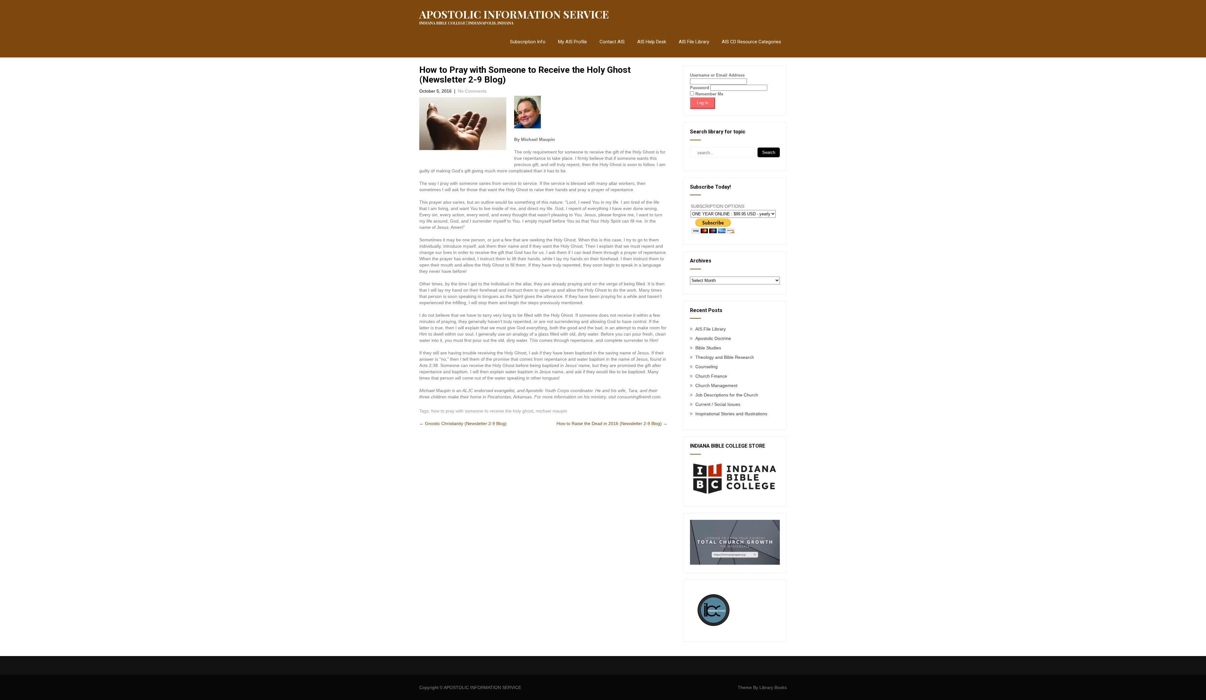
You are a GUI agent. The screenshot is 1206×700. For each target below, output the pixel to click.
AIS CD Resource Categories (751, 42)
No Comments (472, 91)
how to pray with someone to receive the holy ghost (482, 410)
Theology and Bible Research (724, 357)
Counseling (706, 366)
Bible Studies (708, 347)
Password (699, 87)
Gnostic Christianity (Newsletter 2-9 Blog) (463, 423)
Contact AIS (612, 42)
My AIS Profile (572, 42)
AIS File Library (694, 42)
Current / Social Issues (717, 404)
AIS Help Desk (651, 42)
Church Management (716, 385)
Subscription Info (528, 42)
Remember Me (708, 94)
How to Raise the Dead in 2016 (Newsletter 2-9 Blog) (612, 423)
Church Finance (711, 376)
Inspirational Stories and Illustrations (731, 413)
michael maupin (551, 410)
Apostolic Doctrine (713, 338)
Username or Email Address (717, 75)
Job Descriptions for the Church (726, 394)
